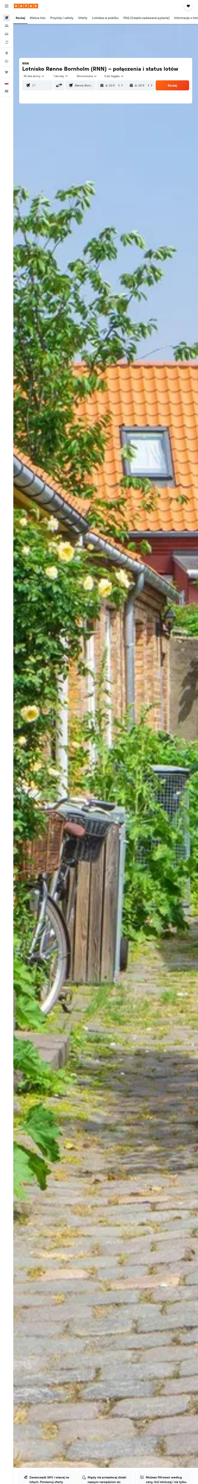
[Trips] (7, 72)
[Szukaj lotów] (7, 18)
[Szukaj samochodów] (7, 34)
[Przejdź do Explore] (7, 53)
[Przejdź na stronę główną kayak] (26, 6)
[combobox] (87, 76)
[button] (6, 6)
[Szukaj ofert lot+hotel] (7, 42)
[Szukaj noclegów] (7, 26)
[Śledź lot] (7, 61)
